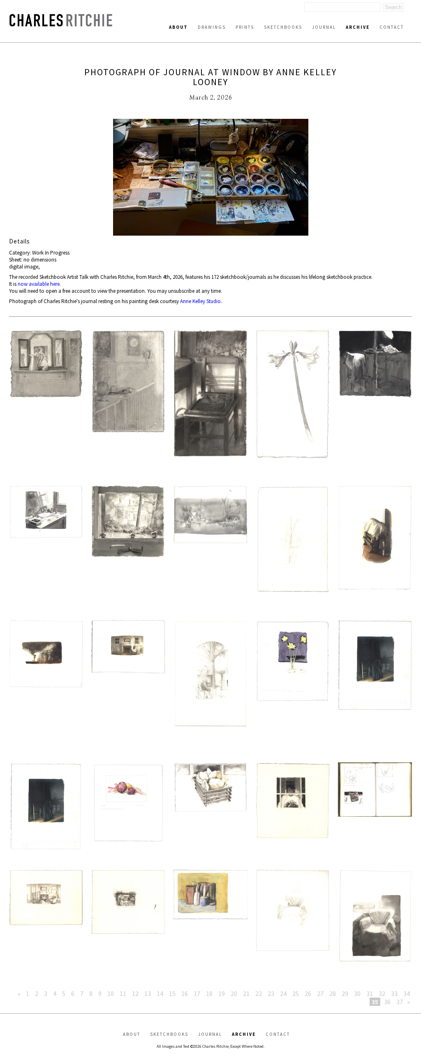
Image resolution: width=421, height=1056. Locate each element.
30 (357, 993)
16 (184, 993)
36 (387, 1002)
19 (221, 993)
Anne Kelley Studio (200, 301)
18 (209, 993)
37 (399, 1002)
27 (320, 993)
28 (332, 993)
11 (123, 993)
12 (135, 993)
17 (197, 993)
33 (394, 993)
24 (283, 993)
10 (110, 993)
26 (308, 993)
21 (246, 993)
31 (369, 993)
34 (406, 993)
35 (375, 1002)
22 (258, 993)
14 (160, 993)
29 (345, 993)
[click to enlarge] (210, 178)
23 (271, 993)
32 (382, 993)
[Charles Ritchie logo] (60, 24)
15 (172, 993)
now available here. (39, 283)
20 (234, 993)
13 (147, 993)
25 (295, 993)
